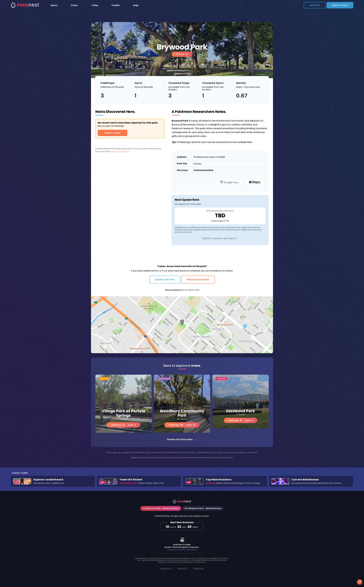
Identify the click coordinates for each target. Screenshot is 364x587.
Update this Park (164, 279)
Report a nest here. (120, 151)
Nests (54, 5)
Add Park (314, 5)
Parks (74, 5)
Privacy (182, 568)
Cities (95, 5)
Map (135, 5)
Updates (198, 568)
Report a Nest (340, 5)
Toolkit (115, 5)
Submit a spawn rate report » (220, 238)
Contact (166, 568)
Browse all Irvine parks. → (182, 439)
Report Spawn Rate (198, 279)
